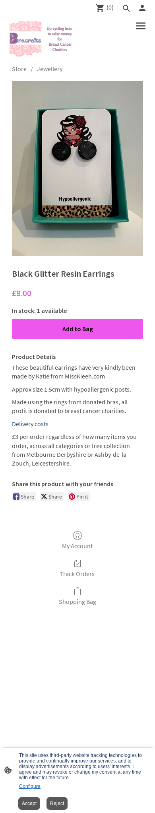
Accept (29, 803)
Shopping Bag (77, 601)
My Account (77, 546)
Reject (57, 803)
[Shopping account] (142, 8)
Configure (30, 786)
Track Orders (77, 574)
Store (19, 69)
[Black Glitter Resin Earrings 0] (77, 168)
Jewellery (49, 69)
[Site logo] (42, 38)
